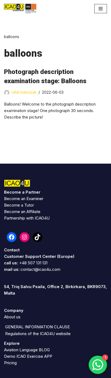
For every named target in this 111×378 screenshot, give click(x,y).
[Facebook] (11, 237)
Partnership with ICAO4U (27, 218)
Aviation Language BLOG (27, 349)
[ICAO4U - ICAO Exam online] (20, 9)
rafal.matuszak (23, 92)
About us (12, 316)
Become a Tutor (19, 205)
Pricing (10, 362)
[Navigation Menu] (100, 8)
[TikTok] (37, 237)
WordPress (74, 372)
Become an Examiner (23, 198)
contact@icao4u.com (40, 269)
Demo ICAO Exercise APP (28, 356)
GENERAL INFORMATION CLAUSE (37, 326)
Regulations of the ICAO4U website (38, 333)
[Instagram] (24, 237)
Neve (32, 372)
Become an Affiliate (22, 211)
